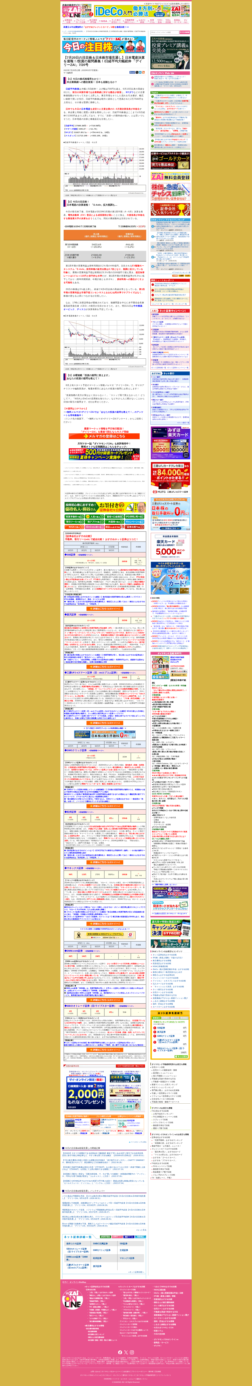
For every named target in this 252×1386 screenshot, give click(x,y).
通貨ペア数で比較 (160, 1128)
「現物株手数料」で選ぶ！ (97, 1301)
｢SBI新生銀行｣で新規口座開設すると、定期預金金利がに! (171, 124)
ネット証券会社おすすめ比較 (165, 955)
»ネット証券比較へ (136, 1272)
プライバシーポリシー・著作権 (142, 1371)
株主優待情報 (92, 1331)
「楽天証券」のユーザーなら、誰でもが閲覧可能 (170, 130)
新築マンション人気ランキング (164, 1084)
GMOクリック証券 (102, 1250)
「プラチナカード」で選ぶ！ (131, 1310)
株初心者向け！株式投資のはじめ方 (167, 972)
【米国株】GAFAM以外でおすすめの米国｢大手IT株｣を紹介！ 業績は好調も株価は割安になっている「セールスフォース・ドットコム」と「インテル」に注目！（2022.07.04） (103, 1182)
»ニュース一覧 (157, 304)
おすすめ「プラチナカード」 (165, 1160)
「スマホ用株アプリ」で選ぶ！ (98, 1318)
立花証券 (124, 1250)
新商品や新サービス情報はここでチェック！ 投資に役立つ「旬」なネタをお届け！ (170, 77)
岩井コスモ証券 (73, 1243)
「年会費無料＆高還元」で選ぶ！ (133, 1301)
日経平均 (69, 126)
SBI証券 (123, 1243)
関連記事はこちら (96, 1075)
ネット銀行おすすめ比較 (163, 989)
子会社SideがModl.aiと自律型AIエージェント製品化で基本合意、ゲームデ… (171, 284)
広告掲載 (158, 1371)
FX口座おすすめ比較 (160, 1111)
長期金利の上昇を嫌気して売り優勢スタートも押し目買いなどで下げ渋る (171, 299)
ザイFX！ (158, 1346)
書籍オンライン (142, 1379)
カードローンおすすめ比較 (164, 1007)
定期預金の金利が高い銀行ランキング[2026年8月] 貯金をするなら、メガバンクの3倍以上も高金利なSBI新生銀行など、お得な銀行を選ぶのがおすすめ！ (173, 225)
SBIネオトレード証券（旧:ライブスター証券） (171, 1049)
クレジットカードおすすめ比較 (165, 978)
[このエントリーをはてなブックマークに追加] (140, 72)
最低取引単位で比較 (161, 1125)
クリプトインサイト (164, 1375)
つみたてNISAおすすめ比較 (165, 1287)
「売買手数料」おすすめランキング (167, 1140)
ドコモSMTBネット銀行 (170, 394)
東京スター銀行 (170, 402)
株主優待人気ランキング (96, 1334)
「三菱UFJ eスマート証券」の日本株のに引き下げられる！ (171, 102)
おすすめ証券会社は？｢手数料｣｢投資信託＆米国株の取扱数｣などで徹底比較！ (170, 119)
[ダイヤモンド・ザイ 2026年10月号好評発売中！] (86, 16)
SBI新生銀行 (170, 410)
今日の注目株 (159, 1334)
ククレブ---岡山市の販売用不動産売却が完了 (170, 295)
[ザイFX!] (185, 21)
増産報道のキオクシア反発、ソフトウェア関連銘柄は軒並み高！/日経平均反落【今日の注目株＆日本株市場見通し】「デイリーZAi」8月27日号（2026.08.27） (103, 1211)
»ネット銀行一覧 (183, 423)
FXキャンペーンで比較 (162, 1166)
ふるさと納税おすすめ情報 (164, 1001)
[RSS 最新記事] (143, 72)
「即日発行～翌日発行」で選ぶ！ (133, 1316)
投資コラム (158, 1331)
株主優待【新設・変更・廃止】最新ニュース (102, 1340)
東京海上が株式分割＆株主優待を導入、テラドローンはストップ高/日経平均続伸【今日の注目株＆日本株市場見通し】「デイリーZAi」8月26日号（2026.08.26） (103, 1218)
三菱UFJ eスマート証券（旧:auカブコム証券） (170, 339)
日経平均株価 (72, 89)
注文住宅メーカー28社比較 (163, 1099)
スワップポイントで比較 (163, 1122)
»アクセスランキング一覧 (181, 272)
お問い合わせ (95, 1371)
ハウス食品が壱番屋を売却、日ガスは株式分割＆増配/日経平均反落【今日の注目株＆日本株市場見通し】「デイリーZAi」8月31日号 (171, 84)
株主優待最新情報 (92, 1329)
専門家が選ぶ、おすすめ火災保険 (165, 1090)
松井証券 (97, 1258)
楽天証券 (97, 1266)
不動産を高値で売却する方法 (165, 995)
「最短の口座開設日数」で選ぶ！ (99, 1298)
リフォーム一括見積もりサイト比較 (166, 1096)
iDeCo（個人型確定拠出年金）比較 (168, 1293)
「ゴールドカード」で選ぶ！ (131, 1307)
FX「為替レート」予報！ (162, 1178)
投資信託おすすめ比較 (162, 963)
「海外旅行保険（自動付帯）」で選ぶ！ (135, 1313)
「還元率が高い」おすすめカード (167, 1152)
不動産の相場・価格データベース (165, 1102)
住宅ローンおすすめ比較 (163, 992)
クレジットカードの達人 (128, 1327)
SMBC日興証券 (100, 1243)
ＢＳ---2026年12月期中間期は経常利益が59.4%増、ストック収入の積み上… (169, 290)
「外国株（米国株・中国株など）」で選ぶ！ (102, 1310)
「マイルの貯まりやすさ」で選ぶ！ (133, 1304)
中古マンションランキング (163, 1087)
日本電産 (85, 109)
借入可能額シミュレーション (165, 1076)
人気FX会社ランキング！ (163, 1114)
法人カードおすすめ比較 (163, 984)
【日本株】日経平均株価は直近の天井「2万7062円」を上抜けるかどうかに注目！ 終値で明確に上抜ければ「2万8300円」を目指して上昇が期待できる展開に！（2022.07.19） (103, 1168)
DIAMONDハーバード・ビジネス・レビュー (119, 1379)
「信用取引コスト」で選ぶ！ (97, 1304)
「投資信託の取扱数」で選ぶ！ (98, 1313)
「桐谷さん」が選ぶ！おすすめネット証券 (102, 1295)
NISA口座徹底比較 (160, 966)
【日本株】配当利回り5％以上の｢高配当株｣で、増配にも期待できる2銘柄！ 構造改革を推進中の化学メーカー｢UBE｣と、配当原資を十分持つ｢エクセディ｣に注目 (173, 235)
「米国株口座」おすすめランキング (167, 1143)
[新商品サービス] (177, 21)
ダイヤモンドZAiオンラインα (166, 1339)
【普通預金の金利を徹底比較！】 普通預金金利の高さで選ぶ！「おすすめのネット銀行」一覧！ (173, 265)
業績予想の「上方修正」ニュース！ (166, 1146)
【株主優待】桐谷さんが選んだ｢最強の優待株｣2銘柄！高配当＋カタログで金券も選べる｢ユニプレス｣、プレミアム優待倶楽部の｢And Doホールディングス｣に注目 (173, 246)
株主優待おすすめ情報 (162, 960)
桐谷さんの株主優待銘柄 (96, 1337)
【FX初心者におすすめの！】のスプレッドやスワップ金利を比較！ (171, 141)
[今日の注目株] (168, 21)
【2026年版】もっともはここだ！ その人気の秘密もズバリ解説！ (171, 135)
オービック (69, 309)
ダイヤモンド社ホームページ (111, 1371)
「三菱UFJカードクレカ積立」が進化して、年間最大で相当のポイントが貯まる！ (170, 97)
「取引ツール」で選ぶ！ (96, 1316)
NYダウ (130, 92)
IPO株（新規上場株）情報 (164, 1296)
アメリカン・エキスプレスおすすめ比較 (169, 981)
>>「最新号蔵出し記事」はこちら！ (164, 884)
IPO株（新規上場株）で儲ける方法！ (168, 958)
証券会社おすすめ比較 (161, 1137)
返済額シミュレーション (163, 1073)
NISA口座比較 (160, 1290)
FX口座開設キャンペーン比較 (165, 1117)
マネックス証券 (127, 1258)
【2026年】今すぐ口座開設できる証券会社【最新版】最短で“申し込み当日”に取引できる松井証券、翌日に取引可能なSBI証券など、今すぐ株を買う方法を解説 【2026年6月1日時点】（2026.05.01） (103, 1154)
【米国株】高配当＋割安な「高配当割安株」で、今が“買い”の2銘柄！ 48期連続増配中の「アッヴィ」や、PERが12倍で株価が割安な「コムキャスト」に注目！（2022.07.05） (104, 1175)
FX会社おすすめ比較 (160, 1163)
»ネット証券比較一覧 (158, 368)
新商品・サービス (161, 1342)
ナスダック (70, 136)
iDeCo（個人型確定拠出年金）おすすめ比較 (171, 969)
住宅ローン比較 (158, 1067)
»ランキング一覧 (181, 304)
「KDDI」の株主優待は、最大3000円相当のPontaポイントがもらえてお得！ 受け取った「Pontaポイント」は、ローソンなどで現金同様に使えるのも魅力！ (172, 256)
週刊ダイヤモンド (129, 1375)
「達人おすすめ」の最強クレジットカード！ (136, 1292)
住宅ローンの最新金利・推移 (165, 1070)
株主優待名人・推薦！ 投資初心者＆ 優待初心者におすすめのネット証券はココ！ (170, 146)
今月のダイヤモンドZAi (164, 1328)
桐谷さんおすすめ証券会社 (164, 975)
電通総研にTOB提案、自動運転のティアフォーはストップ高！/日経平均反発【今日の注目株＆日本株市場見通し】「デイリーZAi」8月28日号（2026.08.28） (104, 1204)
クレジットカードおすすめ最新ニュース (134, 1330)
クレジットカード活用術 (128, 1324)
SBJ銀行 (170, 387)
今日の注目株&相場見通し (76, 31)
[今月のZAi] (159, 21)
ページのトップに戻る (138, 1142)
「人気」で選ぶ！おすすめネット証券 (100, 1292)
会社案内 (126, 1371)
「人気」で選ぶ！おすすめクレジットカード (136, 1298)
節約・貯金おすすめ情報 (163, 1004)
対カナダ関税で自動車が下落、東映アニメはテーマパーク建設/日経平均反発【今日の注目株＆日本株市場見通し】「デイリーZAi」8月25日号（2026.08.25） (103, 1225)
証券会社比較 (91, 1290)
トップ (64, 31)
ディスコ (81, 309)
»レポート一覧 (168, 304)
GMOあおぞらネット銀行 (170, 417)
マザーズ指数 (71, 129)
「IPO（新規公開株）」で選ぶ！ (98, 1307)
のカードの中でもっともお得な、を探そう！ (170, 108)
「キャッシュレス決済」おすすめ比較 (168, 986)
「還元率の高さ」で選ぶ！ (130, 1295)
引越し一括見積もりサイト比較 (164, 1093)
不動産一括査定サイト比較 (164, 1082)
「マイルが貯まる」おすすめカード (167, 1155)
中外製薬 (137, 306)
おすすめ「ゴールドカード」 (165, 1157)
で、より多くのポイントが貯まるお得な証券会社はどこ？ (171, 113)
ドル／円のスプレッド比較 (164, 1175)
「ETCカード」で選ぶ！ (130, 1318)
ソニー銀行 (170, 379)
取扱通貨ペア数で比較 (162, 1172)
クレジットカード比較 (128, 1290)
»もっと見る (141, 1230)
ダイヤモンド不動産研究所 (146, 1375)
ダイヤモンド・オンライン (111, 1375)
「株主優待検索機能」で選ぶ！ (98, 1321)
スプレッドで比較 (160, 1120)
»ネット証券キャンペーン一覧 (177, 368)
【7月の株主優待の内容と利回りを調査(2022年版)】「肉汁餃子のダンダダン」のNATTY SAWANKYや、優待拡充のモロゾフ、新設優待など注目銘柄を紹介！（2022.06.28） (103, 1161)
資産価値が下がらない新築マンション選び (170, 998)
